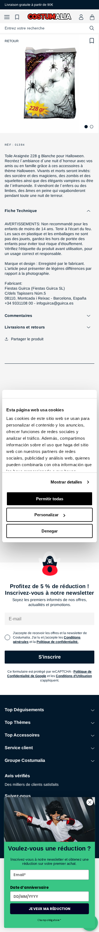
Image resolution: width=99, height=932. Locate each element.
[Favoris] (17, 17)
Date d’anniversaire (29, 887)
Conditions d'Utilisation (74, 676)
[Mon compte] (81, 17)
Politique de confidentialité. (57, 642)
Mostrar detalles (66, 482)
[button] (6, 17)
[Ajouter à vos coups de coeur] (91, 40)
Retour (12, 41)
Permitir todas (49, 498)
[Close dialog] (90, 802)
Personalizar (46, 514)
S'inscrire (49, 657)
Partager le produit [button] (27, 339)
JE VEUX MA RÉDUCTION (49, 908)
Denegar (50, 531)
